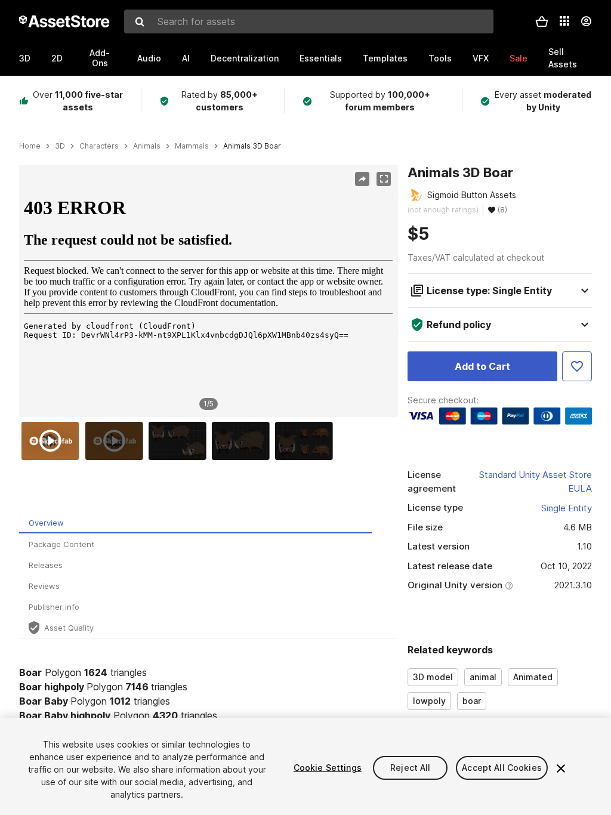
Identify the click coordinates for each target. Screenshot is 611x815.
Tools (440, 58)
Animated (533, 677)
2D (57, 58)
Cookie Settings (328, 767)
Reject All (410, 767)
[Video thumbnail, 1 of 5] (53, 441)
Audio (149, 58)
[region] (208, 290)
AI (186, 58)
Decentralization (245, 58)
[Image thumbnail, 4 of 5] (243, 441)
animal (483, 677)
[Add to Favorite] (577, 366)
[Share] (362, 179)
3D (24, 58)
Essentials (321, 58)
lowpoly (429, 701)
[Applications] (564, 21)
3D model (433, 677)
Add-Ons (100, 58)
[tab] (195, 523)
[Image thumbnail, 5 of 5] (306, 441)
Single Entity (566, 508)
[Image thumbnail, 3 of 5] (180, 441)
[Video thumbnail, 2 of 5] (117, 441)
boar (471, 701)
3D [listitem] (60, 146)
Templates (385, 58)
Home (30, 146)
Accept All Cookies (502, 767)
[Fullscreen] (384, 179)
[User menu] (586, 21)
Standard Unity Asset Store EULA (535, 481)
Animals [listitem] (147, 146)
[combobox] (308, 21)
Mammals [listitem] (192, 146)
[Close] (561, 768)
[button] (542, 21)
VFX (481, 58)
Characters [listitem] (99, 146)
